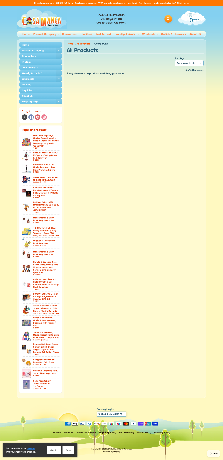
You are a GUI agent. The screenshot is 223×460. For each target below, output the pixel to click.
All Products (83, 43)
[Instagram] (44, 117)
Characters (71, 34)
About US (195, 34)
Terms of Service (86, 432)
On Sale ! (166, 34)
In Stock (87, 34)
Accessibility (144, 432)
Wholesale (150, 34)
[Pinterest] (37, 117)
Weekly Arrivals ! (128, 34)
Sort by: (179, 58)
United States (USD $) (110, 414)
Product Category (46, 34)
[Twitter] (24, 117)
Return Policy (126, 432)
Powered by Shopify (111, 451)
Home (26, 34)
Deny (68, 450)
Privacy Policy (162, 432)
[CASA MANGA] (42, 19)
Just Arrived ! (104, 34)
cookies (31, 448)
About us (69, 432)
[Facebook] (31, 117)
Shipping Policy (107, 432)
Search (57, 432)
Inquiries (180, 34)
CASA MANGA (111, 449)
